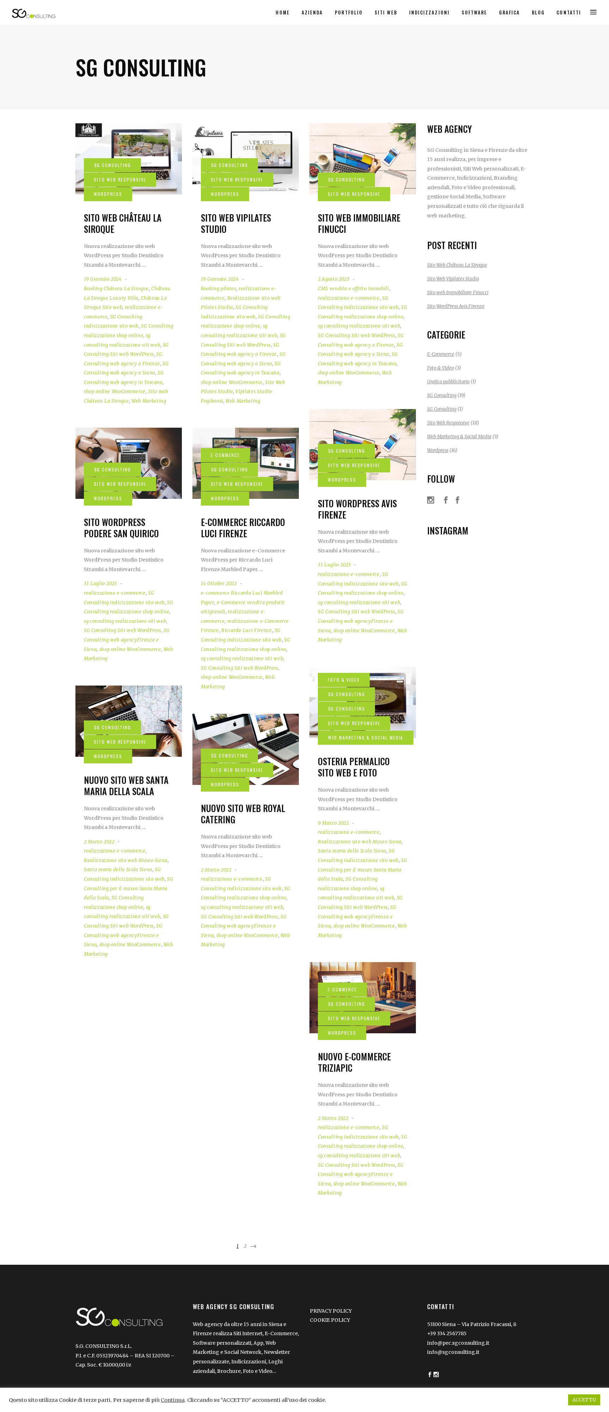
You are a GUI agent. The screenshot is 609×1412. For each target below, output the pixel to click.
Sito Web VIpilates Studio (236, 223)
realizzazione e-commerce (349, 298)
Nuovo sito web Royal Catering (243, 813)
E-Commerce (440, 354)
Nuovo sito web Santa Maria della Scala (126, 785)
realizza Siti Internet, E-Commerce (255, 1333)
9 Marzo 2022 (333, 823)
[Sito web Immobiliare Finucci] (362, 158)
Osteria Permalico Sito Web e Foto (354, 767)
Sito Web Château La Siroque (122, 223)
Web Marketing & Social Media (459, 437)
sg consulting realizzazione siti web (359, 326)
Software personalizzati (222, 1343)
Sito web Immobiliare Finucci (359, 223)
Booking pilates (218, 289)
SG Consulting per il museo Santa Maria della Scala (362, 869)
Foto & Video (440, 368)
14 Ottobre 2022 (219, 584)
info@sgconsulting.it (453, 1352)
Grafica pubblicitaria (448, 382)
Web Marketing (148, 401)
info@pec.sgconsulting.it (458, 1343)
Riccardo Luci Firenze (246, 630)
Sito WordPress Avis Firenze (357, 509)
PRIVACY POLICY (331, 1311)
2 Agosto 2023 (333, 279)
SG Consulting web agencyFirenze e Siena (361, 621)
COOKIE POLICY (330, 1320)
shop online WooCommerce (115, 392)
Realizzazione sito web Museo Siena (359, 842)
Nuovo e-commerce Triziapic (354, 1062)
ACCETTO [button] (584, 1400)
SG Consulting (441, 395)
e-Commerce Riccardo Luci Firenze (243, 527)
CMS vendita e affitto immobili (353, 289)
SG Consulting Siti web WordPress (356, 336)
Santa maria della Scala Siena (352, 851)
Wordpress (437, 450)
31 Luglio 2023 (334, 565)
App (258, 1343)
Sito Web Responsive (448, 423)
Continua (173, 1400)
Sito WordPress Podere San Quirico (121, 527)
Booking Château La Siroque (116, 289)
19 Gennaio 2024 (103, 279)
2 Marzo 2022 (99, 842)
